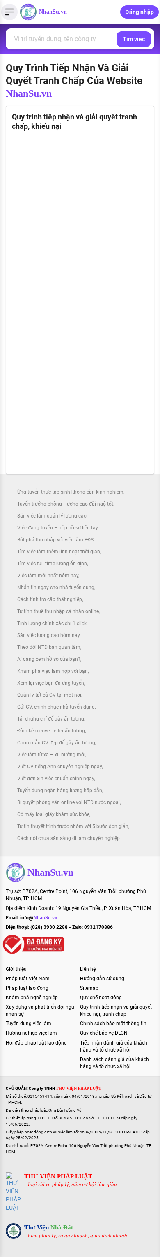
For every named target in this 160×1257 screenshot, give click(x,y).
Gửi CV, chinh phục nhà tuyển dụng (56, 707)
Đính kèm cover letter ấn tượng (51, 731)
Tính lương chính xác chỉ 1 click (52, 623)
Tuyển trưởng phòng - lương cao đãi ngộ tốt (65, 504)
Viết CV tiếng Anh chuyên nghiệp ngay (59, 767)
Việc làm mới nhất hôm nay (47, 575)
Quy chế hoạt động (101, 997)
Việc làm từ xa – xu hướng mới (51, 755)
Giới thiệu (16, 969)
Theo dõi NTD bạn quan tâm (48, 647)
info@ (38, 918)
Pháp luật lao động (27, 988)
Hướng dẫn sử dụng (102, 979)
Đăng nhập (139, 12)
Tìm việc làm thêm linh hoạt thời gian (58, 552)
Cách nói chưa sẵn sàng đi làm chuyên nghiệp (68, 838)
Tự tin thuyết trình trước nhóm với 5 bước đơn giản (72, 826)
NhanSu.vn (53, 12)
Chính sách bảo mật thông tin (113, 1023)
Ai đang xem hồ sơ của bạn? (48, 659)
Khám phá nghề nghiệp (32, 997)
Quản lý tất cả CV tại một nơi (49, 695)
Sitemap (89, 988)
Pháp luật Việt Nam (28, 979)
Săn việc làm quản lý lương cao (52, 516)
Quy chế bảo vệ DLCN (104, 1033)
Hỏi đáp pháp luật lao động (36, 1043)
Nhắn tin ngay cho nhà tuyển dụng (55, 587)
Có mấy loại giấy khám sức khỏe (53, 814)
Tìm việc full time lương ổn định (52, 564)
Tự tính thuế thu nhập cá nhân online (58, 611)
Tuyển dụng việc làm (28, 1023)
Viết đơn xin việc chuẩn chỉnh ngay (55, 778)
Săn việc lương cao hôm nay (48, 635)
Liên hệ (88, 969)
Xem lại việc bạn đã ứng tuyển (50, 683)
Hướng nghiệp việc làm (31, 1033)
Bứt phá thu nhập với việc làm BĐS (55, 540)
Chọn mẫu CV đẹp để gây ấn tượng (56, 743)
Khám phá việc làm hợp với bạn (52, 671)
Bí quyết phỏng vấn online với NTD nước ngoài (68, 802)
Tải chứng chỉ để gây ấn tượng (50, 719)
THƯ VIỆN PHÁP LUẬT (58, 1176)
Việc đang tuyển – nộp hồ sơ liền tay (57, 528)
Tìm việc (134, 39)
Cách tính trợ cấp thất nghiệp (49, 599)
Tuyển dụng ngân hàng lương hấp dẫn (59, 790)
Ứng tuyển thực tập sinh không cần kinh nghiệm (70, 492)
